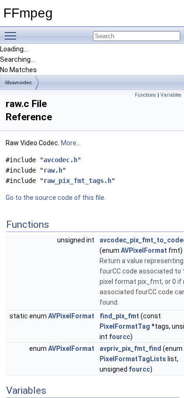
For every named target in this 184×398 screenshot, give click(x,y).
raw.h (52, 170)
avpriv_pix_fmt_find (130, 348)
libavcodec (18, 82)
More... (71, 143)
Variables (171, 95)
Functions (145, 95)
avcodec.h (60, 160)
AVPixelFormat (144, 250)
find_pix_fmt (119, 316)
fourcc (119, 336)
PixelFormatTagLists (133, 359)
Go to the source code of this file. (56, 197)
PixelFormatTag (125, 326)
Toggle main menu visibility (12, 35)
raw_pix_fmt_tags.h (77, 180)
